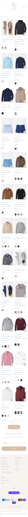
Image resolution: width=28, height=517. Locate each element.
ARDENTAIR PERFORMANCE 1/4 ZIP (19, 75)
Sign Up (14, 448)
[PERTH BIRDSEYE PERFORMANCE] (7, 61)
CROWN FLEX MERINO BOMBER (6, 205)
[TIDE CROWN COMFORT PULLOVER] (20, 324)
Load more (14, 427)
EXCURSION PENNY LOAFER (6, 41)
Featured (23, 16)
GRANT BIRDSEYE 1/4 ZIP (7, 239)
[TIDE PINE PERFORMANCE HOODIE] (7, 394)
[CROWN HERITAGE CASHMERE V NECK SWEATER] (20, 192)
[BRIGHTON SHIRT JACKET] (7, 258)
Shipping (17, 461)
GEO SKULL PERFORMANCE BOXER (5, 140)
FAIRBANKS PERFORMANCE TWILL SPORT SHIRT (20, 304)
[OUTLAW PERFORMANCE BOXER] (20, 126)
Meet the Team (4, 464)
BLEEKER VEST (18, 107)
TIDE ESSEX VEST (19, 406)
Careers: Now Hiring (6, 472)
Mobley (11, 507)
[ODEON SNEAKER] (20, 258)
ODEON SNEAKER (19, 270)
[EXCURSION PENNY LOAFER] (7, 27)
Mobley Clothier (5, 467)
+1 (5, 113)
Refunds (17, 464)
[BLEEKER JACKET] (7, 95)
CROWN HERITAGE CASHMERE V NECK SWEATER (19, 206)
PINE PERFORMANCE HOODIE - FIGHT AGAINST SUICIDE (20, 42)
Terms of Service (5, 481)
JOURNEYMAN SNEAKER (5, 303)
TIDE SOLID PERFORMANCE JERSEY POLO (18, 372)
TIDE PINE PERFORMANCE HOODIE (5, 408)
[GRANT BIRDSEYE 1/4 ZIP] (7, 226)
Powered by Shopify (18, 507)
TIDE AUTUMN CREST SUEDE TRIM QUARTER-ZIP (7, 338)
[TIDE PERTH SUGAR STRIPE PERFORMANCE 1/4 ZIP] (7, 358)
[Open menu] (2, 6)
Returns (17, 467)
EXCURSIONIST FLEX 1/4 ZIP (20, 239)
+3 (21, 344)
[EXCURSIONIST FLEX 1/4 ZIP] (20, 226)
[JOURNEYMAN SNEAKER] (7, 290)
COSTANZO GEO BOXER (5, 173)
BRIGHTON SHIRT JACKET (6, 271)
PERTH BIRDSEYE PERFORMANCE (6, 74)
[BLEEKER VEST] (20, 95)
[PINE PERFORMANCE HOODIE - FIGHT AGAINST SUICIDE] (20, 27)
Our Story (3, 461)
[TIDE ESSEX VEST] (20, 394)
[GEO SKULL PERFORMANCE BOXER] (7, 126)
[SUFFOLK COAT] (20, 160)
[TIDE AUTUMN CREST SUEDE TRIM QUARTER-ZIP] (7, 324)
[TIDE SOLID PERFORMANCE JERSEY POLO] (20, 358)
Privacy (3, 483)
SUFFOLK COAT (18, 172)
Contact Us (4, 469)
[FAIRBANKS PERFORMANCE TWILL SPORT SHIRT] (20, 290)
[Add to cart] (11, 34)
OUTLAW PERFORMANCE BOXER (18, 140)
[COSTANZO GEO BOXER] (7, 160)
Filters (4, 17)
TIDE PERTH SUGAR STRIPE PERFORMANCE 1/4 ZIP (6, 373)
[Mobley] (14, 6)
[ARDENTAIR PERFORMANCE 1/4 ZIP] (20, 61)
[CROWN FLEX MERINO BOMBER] (7, 192)
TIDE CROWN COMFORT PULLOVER (20, 337)
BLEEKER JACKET (6, 107)
